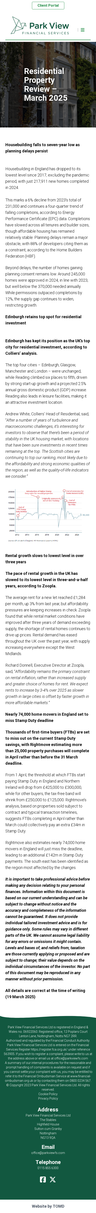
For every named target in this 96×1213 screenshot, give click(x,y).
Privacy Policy (48, 1098)
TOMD (58, 1206)
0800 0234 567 (80, 1080)
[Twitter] (52, 1178)
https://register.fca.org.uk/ (49, 1049)
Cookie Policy (48, 1094)
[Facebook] (43, 1178)
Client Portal (48, 5)
